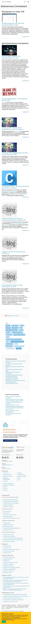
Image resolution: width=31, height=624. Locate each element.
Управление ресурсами (8, 534)
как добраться (7, 452)
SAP (3, 102)
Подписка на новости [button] (19, 607)
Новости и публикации (8, 483)
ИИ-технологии (6, 513)
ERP (8, 341)
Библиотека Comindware (8, 485)
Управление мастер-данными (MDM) (15, 380)
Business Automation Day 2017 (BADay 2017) (14, 224)
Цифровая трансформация (14, 339)
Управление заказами (11, 376)
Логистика (15, 325)
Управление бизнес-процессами (10, 499)
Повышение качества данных (10, 514)
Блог (19, 479)
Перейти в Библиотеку (10, 440)
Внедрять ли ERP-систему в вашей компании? (13, 252)
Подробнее (25, 36)
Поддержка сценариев (8, 506)
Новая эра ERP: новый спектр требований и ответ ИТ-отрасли (12, 128)
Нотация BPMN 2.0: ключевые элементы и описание (15, 594)
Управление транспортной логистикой (12, 372)
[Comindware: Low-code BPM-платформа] (6, 2)
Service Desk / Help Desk (8, 571)
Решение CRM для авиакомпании (14, 400)
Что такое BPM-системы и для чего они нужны (13, 599)
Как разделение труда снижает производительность (12, 285)
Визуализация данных (8, 526)
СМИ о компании (21, 474)
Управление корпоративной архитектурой (12, 538)
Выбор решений (19, 346)
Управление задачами (8, 504)
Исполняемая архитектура (9, 536)
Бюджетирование (17, 332)
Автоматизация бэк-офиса (9, 557)
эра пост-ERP (17, 131)
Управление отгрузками (11, 379)
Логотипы (7, 608)
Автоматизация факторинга (9, 569)
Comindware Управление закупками (11, 549)
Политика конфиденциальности (9, 605)
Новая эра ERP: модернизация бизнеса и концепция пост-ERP (15, 153)
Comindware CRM (7, 547)
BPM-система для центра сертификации (12, 411)
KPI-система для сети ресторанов (14, 399)
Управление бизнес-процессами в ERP (14, 367)
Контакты (5, 488)
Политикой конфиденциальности (10, 618)
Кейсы (18, 348)
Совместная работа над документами (11, 528)
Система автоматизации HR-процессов (13, 414)
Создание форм (6, 523)
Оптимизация (10, 348)
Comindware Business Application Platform (14, 194)
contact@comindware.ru (7, 465)
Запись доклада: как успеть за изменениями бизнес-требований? (14, 219)
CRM (8, 325)
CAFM (8, 332)
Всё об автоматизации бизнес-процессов (12, 598)
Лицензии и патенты (8, 476)
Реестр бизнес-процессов (9, 541)
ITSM (22, 325)
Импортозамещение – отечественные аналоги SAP (15, 99)
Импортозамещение (17, 341)
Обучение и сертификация (6, 478)
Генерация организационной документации (13, 539)
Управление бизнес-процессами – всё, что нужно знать (15, 596)
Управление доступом (8, 524)
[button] (28, 2)
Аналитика (9, 343)
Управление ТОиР (7, 572)
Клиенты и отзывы (22, 476)
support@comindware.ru (7, 461)
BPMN (8, 327)
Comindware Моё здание (8, 551)
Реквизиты (5, 490)
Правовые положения (11, 606)
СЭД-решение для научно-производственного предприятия (14, 405)
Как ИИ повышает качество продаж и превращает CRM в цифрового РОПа (16, 586)
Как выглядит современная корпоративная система (11, 57)
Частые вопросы (9, 607)
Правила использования (23, 606)
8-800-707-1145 (19, 450)
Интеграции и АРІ (7, 511)
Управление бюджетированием (13, 375)
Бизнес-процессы (19, 334)
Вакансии (5, 486)
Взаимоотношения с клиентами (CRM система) (15, 361)
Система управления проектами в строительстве (14, 408)
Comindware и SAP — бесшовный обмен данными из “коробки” (15, 187)
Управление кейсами (8, 529)
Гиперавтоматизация (8, 516)
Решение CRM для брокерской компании (13, 402)
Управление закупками (11, 377)
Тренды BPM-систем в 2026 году (10, 601)
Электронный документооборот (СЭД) (14, 370)
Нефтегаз (9, 334)
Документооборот (11, 330)
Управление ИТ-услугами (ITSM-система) (13, 364)
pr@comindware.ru (6, 468)
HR (21, 327)
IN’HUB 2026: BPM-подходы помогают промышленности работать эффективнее (15, 583)
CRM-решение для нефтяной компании (13, 397)
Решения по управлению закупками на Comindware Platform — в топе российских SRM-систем (15, 589)
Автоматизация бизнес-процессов (11, 503)
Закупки (15, 327)
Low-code (9, 346)
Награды (20, 473)
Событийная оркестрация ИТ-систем (11, 518)
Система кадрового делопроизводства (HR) (11, 382)
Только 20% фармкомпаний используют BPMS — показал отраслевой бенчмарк (16, 578)
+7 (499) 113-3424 (20, 449)
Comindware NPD (7, 552)
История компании (7, 474)
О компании (6, 473)
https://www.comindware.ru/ (9, 191)
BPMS (20, 330)
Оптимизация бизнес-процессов (10, 501)
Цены (3, 607)
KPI (16, 343)
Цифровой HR (6, 560)
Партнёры (5, 481)
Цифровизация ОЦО (7, 559)
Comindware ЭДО (7, 546)
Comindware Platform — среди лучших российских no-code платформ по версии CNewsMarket (15, 581)
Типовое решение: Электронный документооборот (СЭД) (13, 24)
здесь (13, 619)
